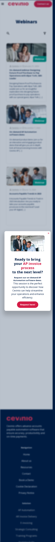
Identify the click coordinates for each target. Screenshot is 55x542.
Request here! (27, 304)
